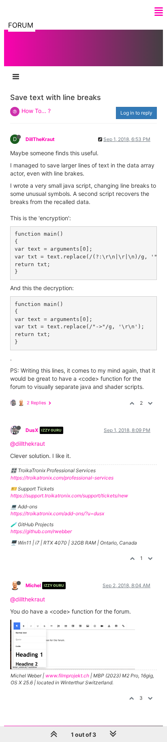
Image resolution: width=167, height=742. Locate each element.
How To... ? (36, 110)
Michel (33, 585)
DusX (32, 430)
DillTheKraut (40, 139)
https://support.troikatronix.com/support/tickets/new (69, 495)
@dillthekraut (27, 443)
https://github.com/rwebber (41, 531)
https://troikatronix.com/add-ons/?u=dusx (57, 513)
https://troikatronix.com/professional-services (62, 478)
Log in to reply (136, 113)
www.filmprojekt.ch (67, 676)
